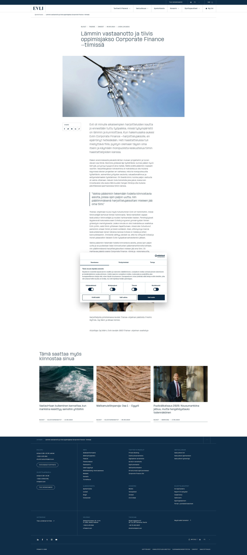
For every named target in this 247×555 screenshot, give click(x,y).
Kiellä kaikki (96, 297)
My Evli (210, 8)
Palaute (85, 459)
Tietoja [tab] (152, 262)
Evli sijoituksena (179, 489)
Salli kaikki (151, 297)
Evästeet (195, 549)
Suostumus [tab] (95, 262)
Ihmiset (101, 27)
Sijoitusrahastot (54, 420)
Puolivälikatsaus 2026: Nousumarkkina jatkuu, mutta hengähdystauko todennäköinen (176, 409)
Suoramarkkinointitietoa (181, 549)
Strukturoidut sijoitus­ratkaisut (139, 470)
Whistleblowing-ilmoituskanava (93, 470)
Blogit (83, 27)
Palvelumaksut (88, 461)
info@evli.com (41, 482)
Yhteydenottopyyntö (47, 465)
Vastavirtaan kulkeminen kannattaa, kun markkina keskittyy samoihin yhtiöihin (62, 408)
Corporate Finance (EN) (136, 473)
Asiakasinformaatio (89, 453)
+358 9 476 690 (42, 456)
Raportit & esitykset (181, 492)
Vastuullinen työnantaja (182, 459)
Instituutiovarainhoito (136, 456)
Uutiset (85, 492)
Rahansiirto (87, 464)
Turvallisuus (87, 479)
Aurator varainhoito (135, 461)
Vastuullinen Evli (179, 453)
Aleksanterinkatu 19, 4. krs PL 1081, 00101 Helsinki (91, 521)
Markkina (165, 420)
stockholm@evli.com (135, 528)
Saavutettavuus (205, 549)
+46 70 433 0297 (134, 525)
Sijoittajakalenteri (180, 501)
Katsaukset (87, 498)
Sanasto (86, 476)
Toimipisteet (133, 492)
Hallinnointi (177, 498)
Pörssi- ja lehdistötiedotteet (183, 504)
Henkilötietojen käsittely (162, 549)
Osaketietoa (178, 495)
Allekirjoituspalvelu (89, 456)
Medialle (85, 473)
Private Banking (134, 453)
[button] (64, 129)
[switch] (112, 289)
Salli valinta (123, 297)
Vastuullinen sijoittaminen (182, 456)
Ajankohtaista (159, 8)
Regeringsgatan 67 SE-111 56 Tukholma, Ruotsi (138, 521)
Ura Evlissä (132, 498)
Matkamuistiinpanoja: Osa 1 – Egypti (117, 406)
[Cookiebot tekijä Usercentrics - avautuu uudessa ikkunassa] (156, 256)
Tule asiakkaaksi (175, 2)
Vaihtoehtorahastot (135, 467)
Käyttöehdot (146, 549)
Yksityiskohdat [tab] (123, 262)
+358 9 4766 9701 (43, 479)
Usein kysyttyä (88, 467)
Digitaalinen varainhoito (136, 459)
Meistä (131, 489)
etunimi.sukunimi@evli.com (45, 459)
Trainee (92, 27)
